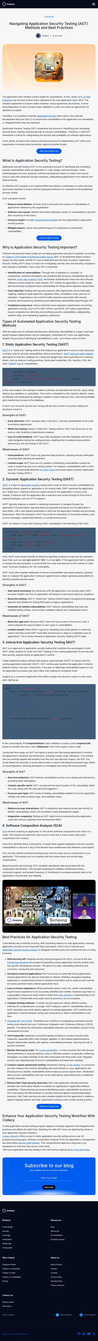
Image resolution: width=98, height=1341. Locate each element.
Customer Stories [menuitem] (9, 1264)
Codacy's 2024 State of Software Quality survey (29, 257)
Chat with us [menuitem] (7, 1306)
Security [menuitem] (5, 1231)
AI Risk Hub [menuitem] (6, 1243)
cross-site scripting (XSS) (30, 279)
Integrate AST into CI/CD (19, 1021)
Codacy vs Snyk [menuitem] (8, 1273)
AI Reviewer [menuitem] (7, 1239)
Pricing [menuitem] (5, 1281)
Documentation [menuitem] (57, 1235)
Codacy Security (10, 1136)
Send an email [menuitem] (8, 1302)
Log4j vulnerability (48, 1050)
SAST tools (48, 470)
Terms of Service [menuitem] (57, 1285)
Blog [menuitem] (52, 1227)
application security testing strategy (20, 950)
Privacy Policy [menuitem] (56, 1277)
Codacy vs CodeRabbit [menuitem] (11, 1277)
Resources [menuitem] (55, 1231)
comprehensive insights (45, 220)
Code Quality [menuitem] (7, 1227)
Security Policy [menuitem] (57, 1281)
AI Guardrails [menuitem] (7, 1248)
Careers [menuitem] (54, 1269)
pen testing (74, 1065)
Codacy (45, 35)
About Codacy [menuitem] (56, 1264)
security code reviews (29, 1143)
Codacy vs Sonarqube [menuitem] (11, 1269)
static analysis (86, 353)
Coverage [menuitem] (6, 1235)
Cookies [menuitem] (54, 1273)
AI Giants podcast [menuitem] (57, 1239)
